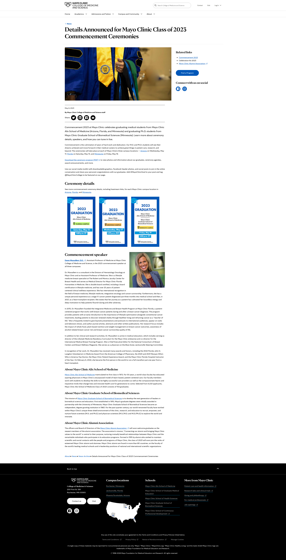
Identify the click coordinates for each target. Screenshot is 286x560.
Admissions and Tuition (101, 14)
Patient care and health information (200, 486)
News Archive (84, 456)
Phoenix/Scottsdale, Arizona (118, 495)
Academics (79, 14)
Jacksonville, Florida (114, 490)
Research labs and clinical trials (198, 490)
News (69, 23)
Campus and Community (128, 14)
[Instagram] (184, 89)
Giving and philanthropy (195, 495)
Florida (70, 154)
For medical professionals (196, 500)
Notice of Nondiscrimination (154, 539)
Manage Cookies (177, 539)
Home (67, 14)
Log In (217, 5)
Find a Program (187, 73)
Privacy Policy (132, 539)
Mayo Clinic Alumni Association (114, 428)
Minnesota (99, 154)
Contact (200, 5)
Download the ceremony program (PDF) (81, 160)
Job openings (191, 504)
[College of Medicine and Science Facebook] (69, 512)
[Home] (82, 5)
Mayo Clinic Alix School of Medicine (80, 374)
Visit (208, 5)
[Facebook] (178, 89)
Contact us (76, 501)
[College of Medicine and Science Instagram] (76, 512)
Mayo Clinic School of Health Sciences (161, 498)
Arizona (143, 151)
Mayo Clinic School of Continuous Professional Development (159, 512)
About (149, 14)
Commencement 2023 (188, 57)
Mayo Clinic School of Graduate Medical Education (162, 492)
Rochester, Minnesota (115, 486)
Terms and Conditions (112, 539)
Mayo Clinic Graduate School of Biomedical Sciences (100, 398)
